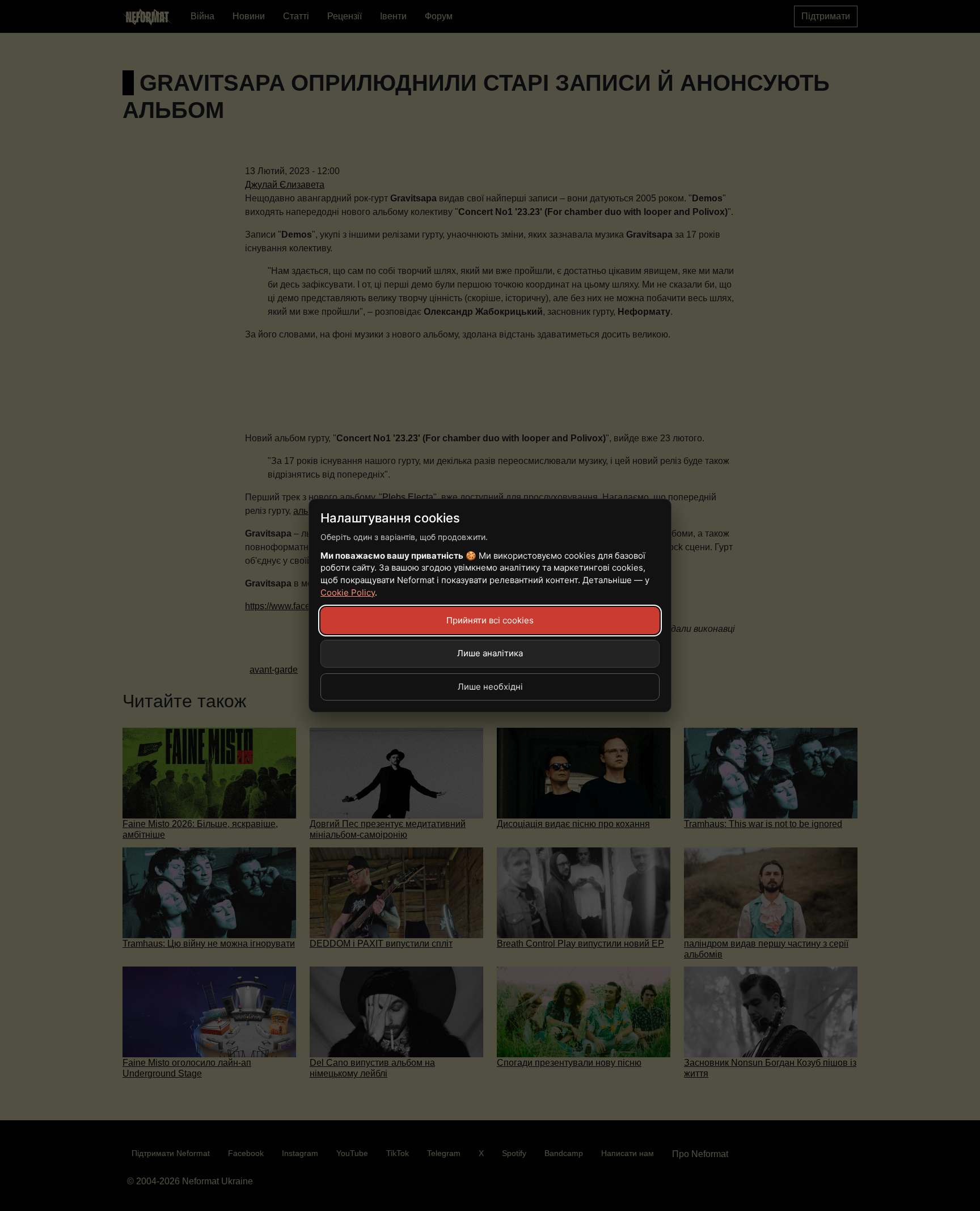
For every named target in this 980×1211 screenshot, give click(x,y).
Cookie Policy (347, 592)
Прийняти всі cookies (490, 620)
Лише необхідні (490, 686)
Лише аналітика (490, 653)
